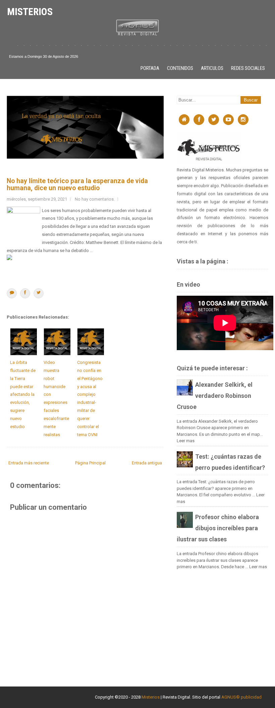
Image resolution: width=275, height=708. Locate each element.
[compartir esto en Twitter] (39, 293)
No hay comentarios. (95, 199)
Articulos (212, 68)
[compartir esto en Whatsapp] (12, 293)
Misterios (30, 11)
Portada (150, 68)
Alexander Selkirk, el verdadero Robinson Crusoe (215, 395)
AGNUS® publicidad (241, 697)
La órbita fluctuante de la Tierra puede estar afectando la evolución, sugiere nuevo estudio (23, 394)
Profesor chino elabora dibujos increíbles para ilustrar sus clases (218, 528)
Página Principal (90, 462)
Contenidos (180, 68)
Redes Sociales (248, 68)
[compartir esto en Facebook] (25, 293)
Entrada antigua (147, 462)
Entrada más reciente (28, 462)
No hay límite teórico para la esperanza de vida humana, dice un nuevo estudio (77, 184)
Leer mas (186, 440)
